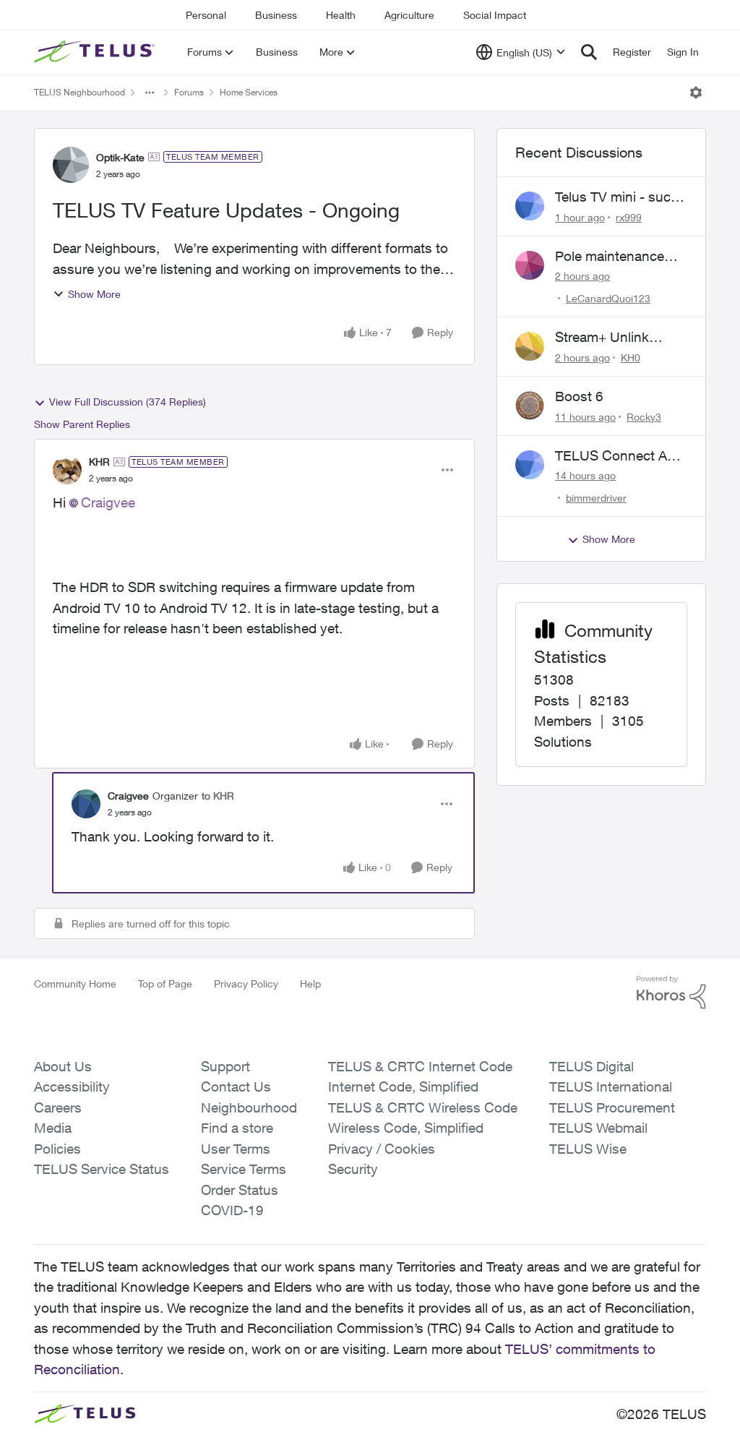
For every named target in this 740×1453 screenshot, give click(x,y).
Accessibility (72, 1086)
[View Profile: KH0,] (529, 346)
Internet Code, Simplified (403, 1086)
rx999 (629, 217)
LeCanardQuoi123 (608, 298)
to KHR (218, 795)
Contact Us (236, 1086)
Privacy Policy (246, 983)
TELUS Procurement (612, 1107)
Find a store (237, 1128)
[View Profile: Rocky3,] (529, 405)
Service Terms (243, 1169)
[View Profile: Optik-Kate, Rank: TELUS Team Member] (71, 165)
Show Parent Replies (82, 424)
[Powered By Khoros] (671, 992)
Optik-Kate (120, 157)
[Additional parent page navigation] (149, 92)
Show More (94, 294)
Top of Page (165, 983)
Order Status (239, 1190)
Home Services (249, 92)
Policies (57, 1149)
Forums (189, 92)
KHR (99, 461)
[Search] (589, 52)
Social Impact (494, 15)
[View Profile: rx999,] (529, 206)
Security (353, 1169)
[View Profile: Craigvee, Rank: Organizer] (86, 803)
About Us (63, 1066)
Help (310, 983)
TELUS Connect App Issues (619, 456)
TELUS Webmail (598, 1128)
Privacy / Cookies (381, 1149)
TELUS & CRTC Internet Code (420, 1066)
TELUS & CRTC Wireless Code (422, 1107)
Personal (206, 15)
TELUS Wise (588, 1149)
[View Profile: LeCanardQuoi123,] (529, 265)
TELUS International (610, 1086)
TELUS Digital (591, 1066)
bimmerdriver (596, 498)
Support (225, 1066)
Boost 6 (579, 396)
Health (341, 15)
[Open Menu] (696, 92)
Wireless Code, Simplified (405, 1128)
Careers (58, 1107)
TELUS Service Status (101, 1169)
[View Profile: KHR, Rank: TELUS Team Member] (67, 469)
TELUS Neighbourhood (79, 92)
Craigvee (108, 502)
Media (53, 1128)
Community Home (75, 983)
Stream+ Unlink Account (602, 337)
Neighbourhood (249, 1107)
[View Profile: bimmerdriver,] (529, 464)
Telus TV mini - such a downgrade (617, 197)
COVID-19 (232, 1210)
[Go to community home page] (96, 52)
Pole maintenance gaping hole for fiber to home (616, 256)
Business (276, 15)
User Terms (235, 1149)
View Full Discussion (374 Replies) (127, 401)
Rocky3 (644, 417)
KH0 (630, 357)
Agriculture (409, 15)
